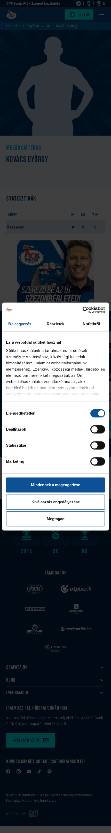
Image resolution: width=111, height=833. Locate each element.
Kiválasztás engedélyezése (55, 502)
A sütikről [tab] (91, 324)
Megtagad (56, 519)
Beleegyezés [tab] (19, 324)
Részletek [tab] (56, 324)
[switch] (97, 429)
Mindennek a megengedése (55, 485)
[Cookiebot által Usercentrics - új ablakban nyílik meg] (82, 309)
